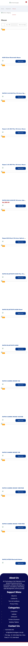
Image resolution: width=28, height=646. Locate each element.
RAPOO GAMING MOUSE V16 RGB (12, 417)
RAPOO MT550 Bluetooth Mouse (12, 559)
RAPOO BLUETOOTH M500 (10, 345)
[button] (25, 2)
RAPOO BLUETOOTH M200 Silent (12, 309)
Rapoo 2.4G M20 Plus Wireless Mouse (14, 129)
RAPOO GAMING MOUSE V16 (11, 381)
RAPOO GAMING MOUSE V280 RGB (13, 488)
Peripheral (8, 8)
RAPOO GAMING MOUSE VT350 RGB (13, 524)
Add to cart (20, 206)
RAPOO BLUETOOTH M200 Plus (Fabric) (14, 274)
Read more (20, 61)
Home (2, 8)
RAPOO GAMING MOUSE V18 (11, 452)
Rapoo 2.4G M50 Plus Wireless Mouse (14, 164)
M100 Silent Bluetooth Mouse (11, 57)
